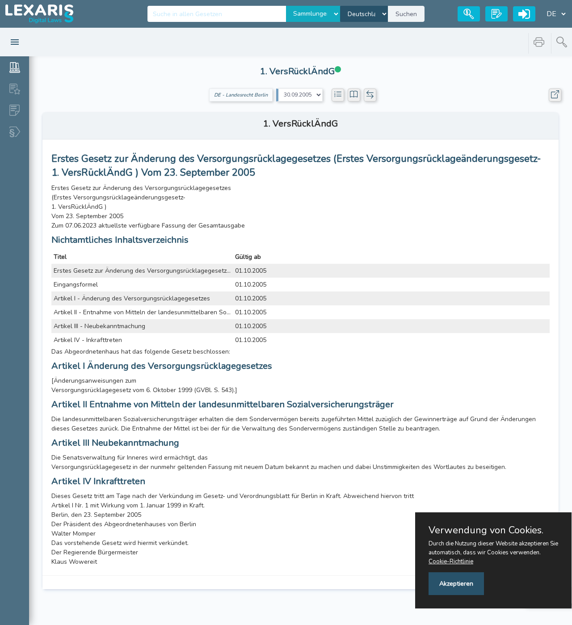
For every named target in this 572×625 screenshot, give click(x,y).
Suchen (406, 14)
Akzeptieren (456, 583)
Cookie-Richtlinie (451, 561)
